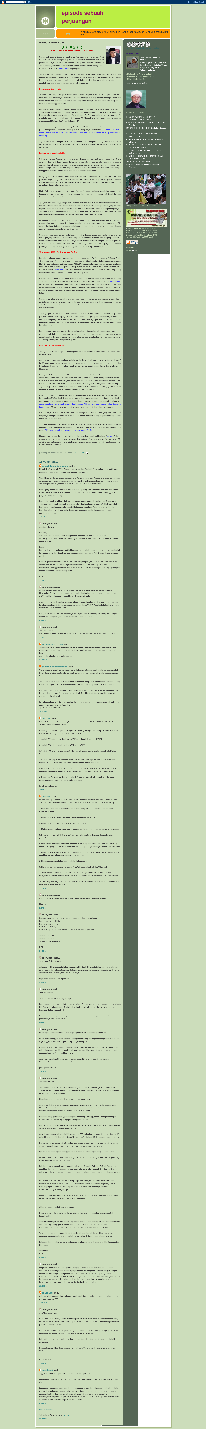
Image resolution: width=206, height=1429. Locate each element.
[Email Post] (86, 453)
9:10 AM (42, 637)
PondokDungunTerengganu (55, 466)
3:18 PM (42, 951)
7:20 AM (42, 580)
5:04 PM (42, 1363)
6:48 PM (42, 1403)
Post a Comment (46, 1409)
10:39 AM (43, 660)
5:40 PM (42, 982)
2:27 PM (42, 908)
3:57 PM (42, 1071)
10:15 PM (43, 517)
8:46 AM (42, 620)
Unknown (46, 718)
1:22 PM (42, 888)
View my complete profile (136, 83)
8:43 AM (42, 1257)
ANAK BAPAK (47, 1293)
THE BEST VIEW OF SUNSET (139, 161)
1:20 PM (42, 790)
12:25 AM (43, 1303)
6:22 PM (42, 1023)
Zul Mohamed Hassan (52, 644)
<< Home (43, 1419)
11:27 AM (43, 712)
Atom (66, 1415)
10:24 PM (43, 1286)
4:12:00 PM (80, 453)
